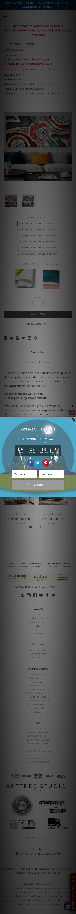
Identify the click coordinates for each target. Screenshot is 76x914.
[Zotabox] (73, 493)
